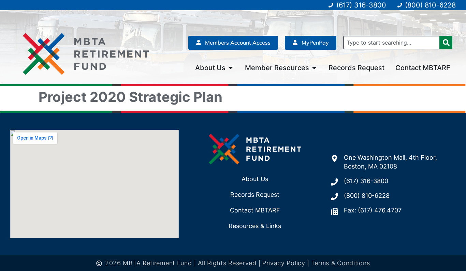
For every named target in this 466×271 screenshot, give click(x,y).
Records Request (254, 194)
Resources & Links (255, 225)
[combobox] (391, 42)
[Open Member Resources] (314, 68)
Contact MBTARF (255, 210)
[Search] (445, 42)
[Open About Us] (230, 68)
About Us (255, 178)
